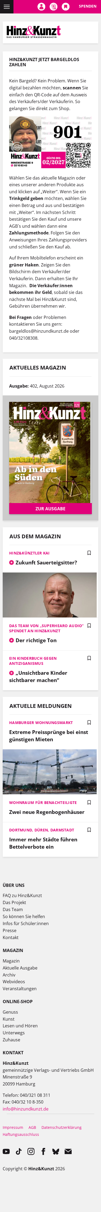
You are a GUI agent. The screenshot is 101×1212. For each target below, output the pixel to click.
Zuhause (11, 1040)
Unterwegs (14, 1033)
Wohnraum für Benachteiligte (43, 802)
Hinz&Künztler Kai (29, 553)
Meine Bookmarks (66, 6)
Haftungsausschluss (21, 1134)
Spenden (87, 6)
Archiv (9, 975)
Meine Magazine (53, 6)
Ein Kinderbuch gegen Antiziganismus (33, 661)
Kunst (9, 1019)
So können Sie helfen (24, 916)
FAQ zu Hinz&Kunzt (22, 895)
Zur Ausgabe (50, 509)
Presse (9, 930)
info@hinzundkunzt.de (25, 1109)
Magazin (11, 961)
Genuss (10, 1012)
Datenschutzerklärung (61, 1127)
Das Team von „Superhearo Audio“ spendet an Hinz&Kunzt (46, 628)
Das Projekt (14, 902)
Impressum (13, 1127)
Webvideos (14, 982)
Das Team (13, 909)
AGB (32, 1127)
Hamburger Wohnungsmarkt (41, 722)
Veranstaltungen (20, 989)
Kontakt (11, 937)
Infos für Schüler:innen (26, 923)
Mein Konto (41, 6)
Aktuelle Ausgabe (20, 968)
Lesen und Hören (20, 1026)
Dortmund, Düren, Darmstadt (41, 829)
